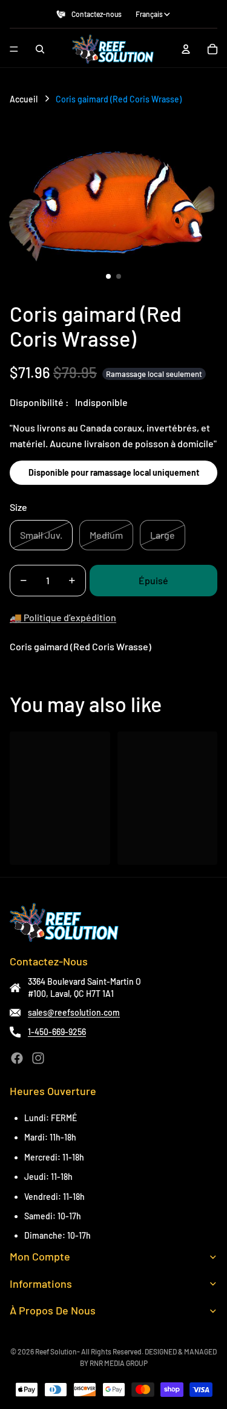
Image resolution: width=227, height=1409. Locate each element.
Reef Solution (56, 1351)
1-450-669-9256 (57, 1032)
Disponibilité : (39, 402)
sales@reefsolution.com (74, 1012)
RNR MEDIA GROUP (119, 1363)
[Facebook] (17, 1058)
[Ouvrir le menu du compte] (186, 49)
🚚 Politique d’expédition (63, 617)
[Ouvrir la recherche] (40, 49)
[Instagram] (38, 1058)
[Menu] (14, 49)
